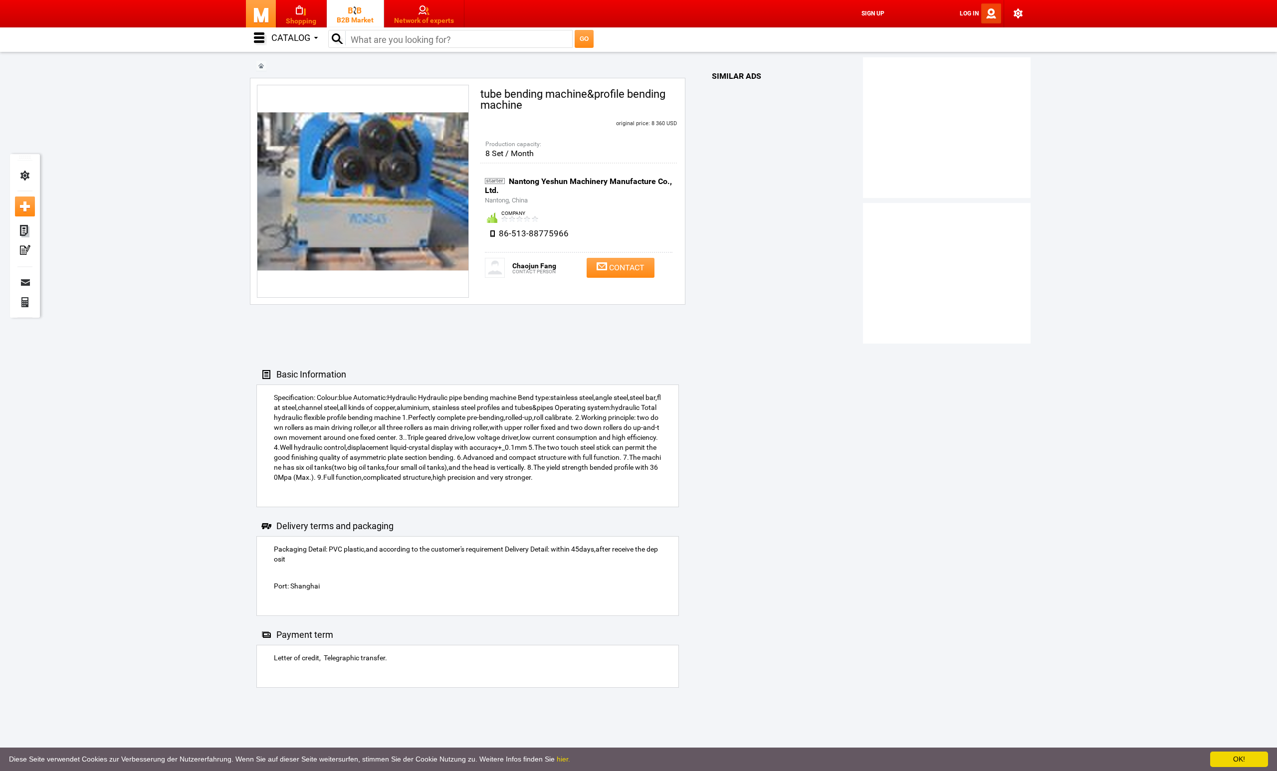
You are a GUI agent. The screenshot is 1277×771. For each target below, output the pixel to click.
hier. (563, 759)
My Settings (24, 176)
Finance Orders (24, 302)
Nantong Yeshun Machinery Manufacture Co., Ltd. (578, 186)
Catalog (290, 37)
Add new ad (24, 206)
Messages (24, 282)
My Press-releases (24, 251)
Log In (969, 13)
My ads (24, 231)
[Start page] (261, 66)
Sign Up (872, 13)
